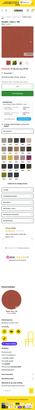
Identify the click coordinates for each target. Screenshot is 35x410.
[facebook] (18, 331)
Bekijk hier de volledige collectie (17, 184)
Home (3, 17)
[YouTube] (11, 331)
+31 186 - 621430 (8, 361)
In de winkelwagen (17, 93)
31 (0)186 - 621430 (8, 358)
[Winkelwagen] (32, 10)
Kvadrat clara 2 (17, 17)
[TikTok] (4, 338)
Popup (13, 73)
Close (17, 374)
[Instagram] (4, 331)
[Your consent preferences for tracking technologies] (3, 406)
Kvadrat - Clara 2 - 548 (11, 311)
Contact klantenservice (24, 119)
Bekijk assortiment (3, 10)
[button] (30, 42)
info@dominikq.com (8, 370)
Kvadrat (9, 17)
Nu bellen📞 (5, 327)
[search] (6, 10)
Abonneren (31, 390)
